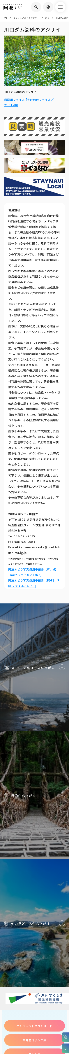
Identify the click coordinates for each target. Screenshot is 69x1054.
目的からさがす (34, 795)
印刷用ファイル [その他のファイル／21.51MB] (29, 102)
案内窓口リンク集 (35, 1040)
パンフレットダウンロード (34, 1025)
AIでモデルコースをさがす (34, 667)
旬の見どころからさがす (34, 923)
